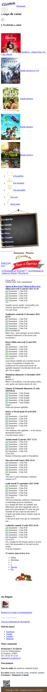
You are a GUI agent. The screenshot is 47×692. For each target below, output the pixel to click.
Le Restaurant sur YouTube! (13, 271)
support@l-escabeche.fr (11, 658)
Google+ (10, 636)
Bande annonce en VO (29, 70)
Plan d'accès (23, 273)
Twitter (9, 634)
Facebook (10, 632)
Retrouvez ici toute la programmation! (16, 612)
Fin (12, 569)
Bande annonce (26, 99)
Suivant (14, 567)
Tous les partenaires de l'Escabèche (15, 622)
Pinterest (9, 639)
